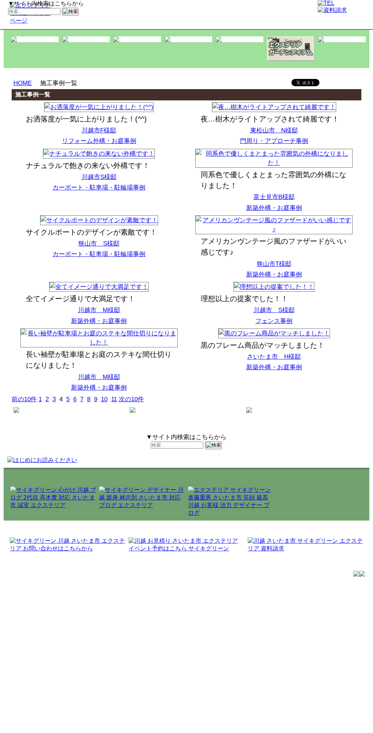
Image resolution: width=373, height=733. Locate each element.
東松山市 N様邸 (274, 130)
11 (114, 399)
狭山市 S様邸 (98, 243)
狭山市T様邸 (274, 263)
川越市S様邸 (99, 177)
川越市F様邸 (99, 130)
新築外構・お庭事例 (274, 207)
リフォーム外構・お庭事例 (99, 141)
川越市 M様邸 (99, 310)
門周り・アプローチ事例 (274, 141)
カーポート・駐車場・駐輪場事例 (98, 187)
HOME (22, 83)
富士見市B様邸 (274, 197)
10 (104, 399)
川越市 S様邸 (274, 310)
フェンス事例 (273, 321)
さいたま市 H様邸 (274, 356)
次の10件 (131, 399)
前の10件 (24, 399)
